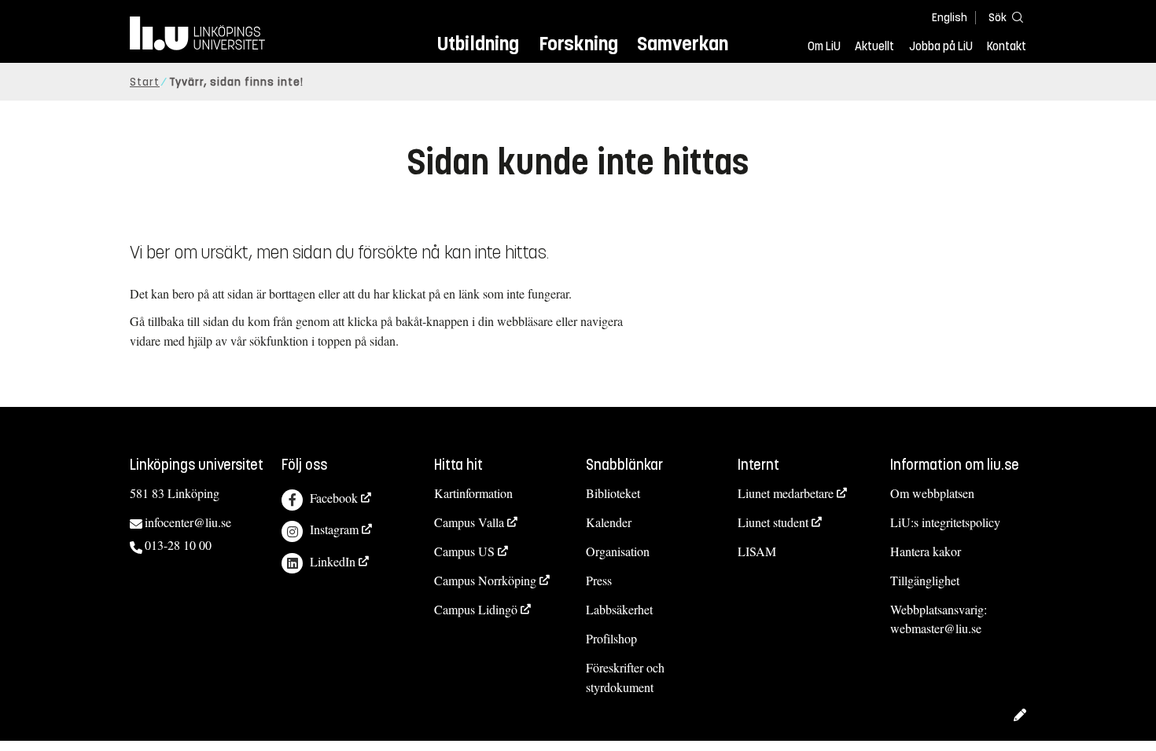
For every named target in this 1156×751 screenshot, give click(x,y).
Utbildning (478, 43)
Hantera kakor (925, 551)
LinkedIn (332, 561)
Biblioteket (613, 493)
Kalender (608, 522)
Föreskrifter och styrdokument (625, 677)
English (949, 17)
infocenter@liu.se (188, 522)
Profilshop (611, 638)
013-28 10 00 (178, 545)
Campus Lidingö (475, 609)
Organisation (618, 551)
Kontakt (1006, 46)
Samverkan (682, 43)
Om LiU (824, 46)
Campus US (464, 551)
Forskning (578, 43)
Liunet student (773, 522)
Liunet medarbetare (786, 493)
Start (145, 82)
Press (599, 580)
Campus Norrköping (485, 580)
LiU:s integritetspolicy (945, 522)
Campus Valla (469, 522)
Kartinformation (473, 493)
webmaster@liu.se (935, 628)
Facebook (334, 497)
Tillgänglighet (924, 580)
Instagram (334, 529)
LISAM (757, 551)
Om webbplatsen (932, 493)
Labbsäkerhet (619, 609)
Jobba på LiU (941, 46)
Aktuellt (874, 46)
